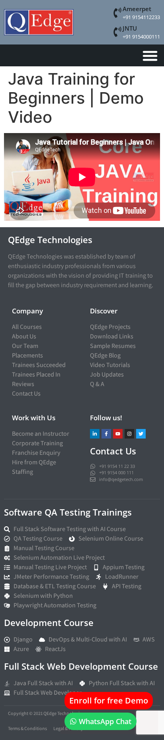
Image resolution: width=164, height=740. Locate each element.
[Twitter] (141, 434)
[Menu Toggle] (150, 56)
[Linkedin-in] (95, 434)
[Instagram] (129, 434)
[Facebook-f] (106, 434)
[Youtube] (118, 434)
